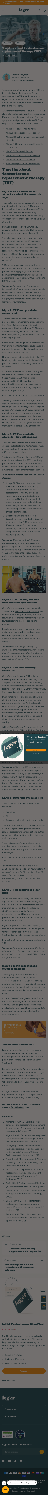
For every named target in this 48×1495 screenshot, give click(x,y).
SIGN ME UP (36, 750)
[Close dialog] (46, 735)
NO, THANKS (36, 753)
